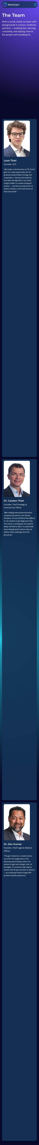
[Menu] (33, 4)
